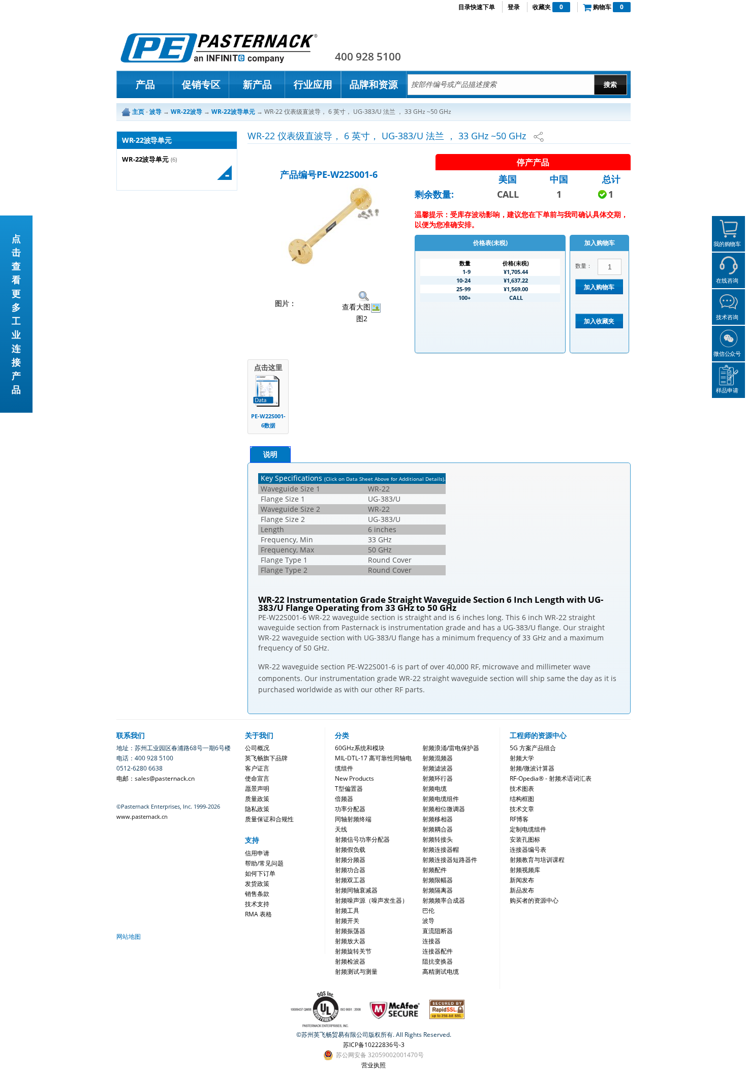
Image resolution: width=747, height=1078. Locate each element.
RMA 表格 (258, 914)
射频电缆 (434, 788)
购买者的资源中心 (534, 900)
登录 (514, 7)
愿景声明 (257, 788)
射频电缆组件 (440, 798)
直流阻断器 (437, 931)
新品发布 (522, 890)
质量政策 (257, 798)
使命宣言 (257, 778)
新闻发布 (522, 880)
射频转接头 (437, 839)
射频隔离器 (437, 890)
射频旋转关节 (353, 951)
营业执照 (373, 1065)
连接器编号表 (528, 849)
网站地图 (128, 936)
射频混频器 (437, 758)
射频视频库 (525, 870)
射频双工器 (350, 880)
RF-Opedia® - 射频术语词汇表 (551, 778)
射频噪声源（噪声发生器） (371, 900)
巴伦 (428, 910)
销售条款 (257, 893)
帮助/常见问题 (264, 863)
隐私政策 (257, 809)
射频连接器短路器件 (449, 859)
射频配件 (434, 870)
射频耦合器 (437, 829)
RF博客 (519, 819)
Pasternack (219, 48)
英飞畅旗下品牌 (266, 758)
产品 (145, 84)
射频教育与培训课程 (537, 859)
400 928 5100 (368, 56)
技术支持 (257, 904)
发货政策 (257, 883)
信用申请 (257, 853)
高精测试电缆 (440, 971)
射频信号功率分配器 (362, 839)
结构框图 (522, 798)
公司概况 (257, 748)
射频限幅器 (437, 880)
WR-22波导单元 (145, 159)
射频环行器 (437, 778)
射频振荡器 (350, 931)
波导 (428, 920)
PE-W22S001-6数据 (268, 420)
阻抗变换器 (437, 961)
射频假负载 (350, 849)
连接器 (431, 941)
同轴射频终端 (353, 819)
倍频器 (344, 798)
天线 (341, 829)
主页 (138, 111)
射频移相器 (437, 819)
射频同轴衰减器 (356, 890)
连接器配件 (437, 951)
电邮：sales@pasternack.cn (155, 778)
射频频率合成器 (443, 900)
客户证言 (257, 768)
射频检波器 (350, 961)
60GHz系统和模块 (360, 748)
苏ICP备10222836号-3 (373, 1044)
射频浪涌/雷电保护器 (450, 748)
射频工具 (347, 910)
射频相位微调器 (443, 809)
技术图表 (522, 788)
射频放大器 (350, 941)
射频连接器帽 (440, 849)
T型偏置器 (349, 788)
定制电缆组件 (528, 829)
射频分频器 (350, 859)
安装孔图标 (525, 839)
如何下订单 (260, 873)
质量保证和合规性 (269, 819)
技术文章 (522, 809)
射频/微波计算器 (532, 768)
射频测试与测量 (356, 971)
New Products (354, 778)
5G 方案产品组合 (533, 748)
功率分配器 (350, 809)
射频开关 (347, 920)
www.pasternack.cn (142, 816)
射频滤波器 (437, 768)
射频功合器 (350, 870)
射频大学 (522, 758)
